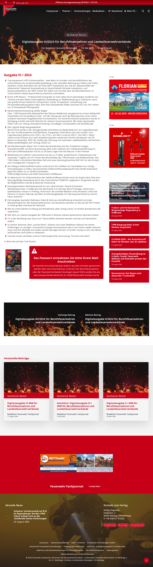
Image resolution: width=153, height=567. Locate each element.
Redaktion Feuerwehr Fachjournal (61, 48)
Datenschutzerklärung (60, 545)
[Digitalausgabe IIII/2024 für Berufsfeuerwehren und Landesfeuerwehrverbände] (40, 319)
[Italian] (23, 3)
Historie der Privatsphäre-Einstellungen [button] (45, 549)
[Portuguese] (25, 3)
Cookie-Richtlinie (78, 545)
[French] (19, 3)
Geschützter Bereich (76, 34)
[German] (21, 3)
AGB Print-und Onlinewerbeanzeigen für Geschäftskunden (60, 553)
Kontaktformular (110, 528)
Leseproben (94, 489)
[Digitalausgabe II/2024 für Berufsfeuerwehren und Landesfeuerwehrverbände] (112, 319)
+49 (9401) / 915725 (114, 521)
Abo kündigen (123, 528)
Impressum (43, 545)
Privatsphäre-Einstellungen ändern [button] (101, 545)
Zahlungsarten (112, 553)
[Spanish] (27, 3)
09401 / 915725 (90, 2)
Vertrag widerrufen (137, 528)
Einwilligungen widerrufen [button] (74, 549)
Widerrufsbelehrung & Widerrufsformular (77, 557)
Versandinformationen (95, 553)
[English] (17, 3)
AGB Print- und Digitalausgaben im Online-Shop (106, 549)
